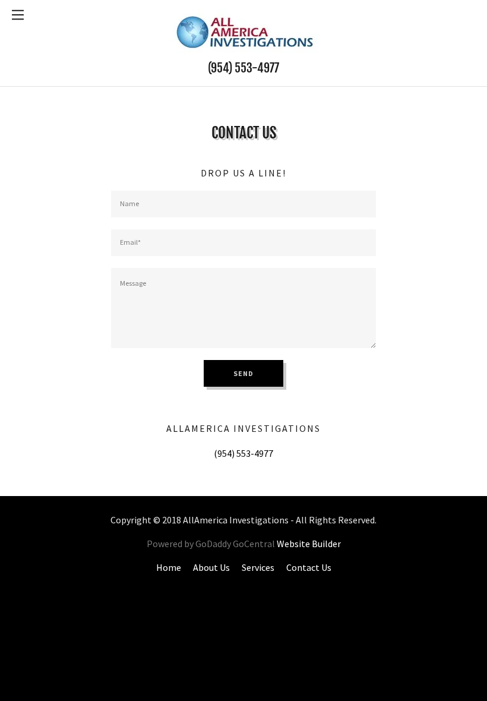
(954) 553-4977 (243, 68)
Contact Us (308, 567)
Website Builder (309, 544)
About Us (211, 567)
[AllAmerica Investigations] (243, 30)
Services (258, 567)
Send (243, 373)
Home (168, 567)
